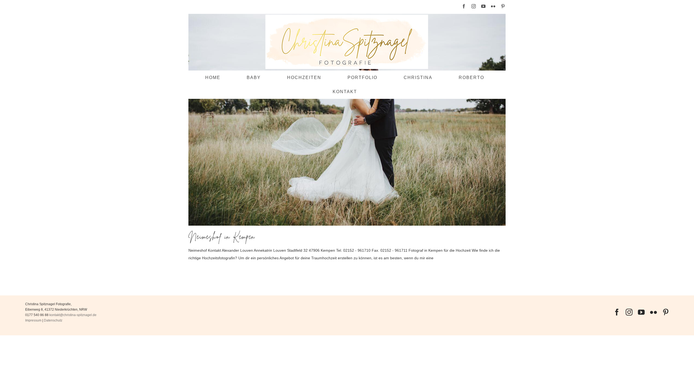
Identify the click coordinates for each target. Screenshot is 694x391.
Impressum (33, 320)
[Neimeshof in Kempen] (347, 120)
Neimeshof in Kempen (221, 237)
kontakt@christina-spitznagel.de (73, 315)
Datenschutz (53, 320)
